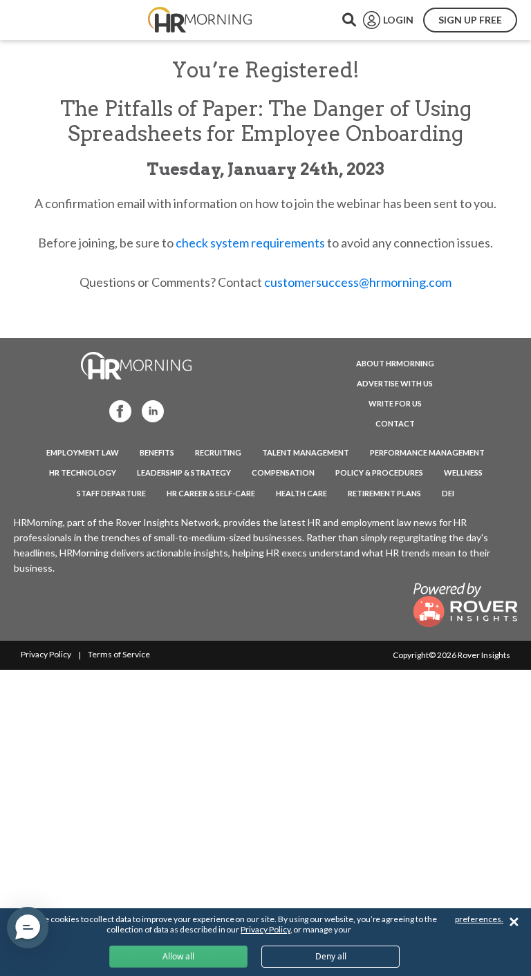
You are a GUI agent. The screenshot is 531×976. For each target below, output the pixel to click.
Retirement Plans (384, 493)
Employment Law (82, 452)
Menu (43, 20)
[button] (27, 927)
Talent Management (305, 452)
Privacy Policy (46, 654)
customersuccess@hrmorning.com (357, 282)
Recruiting (218, 452)
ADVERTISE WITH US (395, 383)
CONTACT (395, 423)
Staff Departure (111, 493)
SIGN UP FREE (470, 20)
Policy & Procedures (379, 472)
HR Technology (82, 472)
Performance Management (427, 452)
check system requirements (250, 242)
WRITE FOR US (395, 403)
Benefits (157, 452)
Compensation (283, 472)
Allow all (178, 956)
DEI (448, 493)
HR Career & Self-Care (211, 493)
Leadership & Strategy (184, 472)
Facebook (116, 410)
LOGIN (398, 20)
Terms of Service (119, 654)
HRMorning (200, 20)
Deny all (330, 956)
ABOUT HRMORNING (395, 363)
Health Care (301, 493)
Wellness (463, 472)
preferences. (479, 919)
